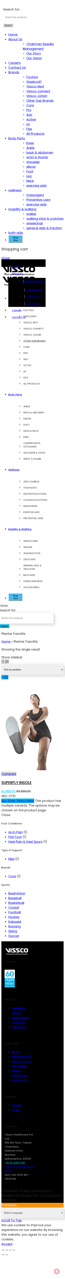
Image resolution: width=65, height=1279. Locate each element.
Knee (30, 143)
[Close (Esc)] (2, 1249)
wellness (14, 190)
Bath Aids (29, 575)
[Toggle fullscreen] (10, 1249)
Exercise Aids (31, 512)
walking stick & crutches (45, 218)
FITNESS (16, 1105)
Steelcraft (34, 82)
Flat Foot (15, 837)
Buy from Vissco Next (17, 801)
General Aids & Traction (32, 567)
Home (13, 34)
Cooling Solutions (35, 500)
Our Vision (34, 58)
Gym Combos (31, 481)
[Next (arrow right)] (6, 1254)
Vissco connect (38, 91)
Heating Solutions (34, 493)
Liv (28, 124)
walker (31, 214)
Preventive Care (33, 518)
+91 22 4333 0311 (15, 1163)
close (5, 258)
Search (8, 25)
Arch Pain (15, 832)
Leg (29, 176)
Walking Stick (32, 553)
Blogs (16, 1052)
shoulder (33, 162)
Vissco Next (35, 86)
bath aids (15, 233)
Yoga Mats (30, 487)
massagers (35, 195)
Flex (29, 129)
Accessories (31, 587)
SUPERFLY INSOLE (16, 782)
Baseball (14, 898)
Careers (14, 63)
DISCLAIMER (19, 1066)
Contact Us (17, 67)
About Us (15, 39)
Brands (13, 72)
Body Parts (16, 138)
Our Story (33, 53)
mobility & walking (22, 209)
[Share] (6, 1249)
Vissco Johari (36, 96)
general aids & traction (44, 228)
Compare (8, 774)
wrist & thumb (37, 157)
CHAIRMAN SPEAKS (34, 281)
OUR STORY (33, 297)
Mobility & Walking (19, 529)
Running (14, 926)
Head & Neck (30, 431)
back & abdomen (39, 152)
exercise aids (36, 185)
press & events (21, 1057)
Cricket (13, 907)
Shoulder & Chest (34, 452)
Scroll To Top (11, 1220)
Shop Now (15, 239)
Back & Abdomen (33, 412)
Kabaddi (14, 921)
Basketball (16, 903)
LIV (25, 371)
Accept (6, 1244)
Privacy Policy (22, 1061)
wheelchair (34, 223)
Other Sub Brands (40, 100)
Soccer (13, 936)
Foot (29, 171)
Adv (29, 115)
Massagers (30, 506)
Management (35, 48)
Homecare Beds (33, 581)
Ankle (30, 148)
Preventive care (38, 199)
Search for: (11, 9)
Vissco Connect (33, 328)
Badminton (16, 893)
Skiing (12, 931)
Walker (27, 547)
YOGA (15, 1110)
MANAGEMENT (34, 290)
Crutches (29, 559)
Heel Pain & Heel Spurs (25, 841)
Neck (30, 181)
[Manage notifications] (57, 1271)
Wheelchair (30, 541)
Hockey (14, 917)
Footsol (32, 77)
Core (30, 105)
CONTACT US (20, 1080)
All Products (35, 133)
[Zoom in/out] (13, 1249)
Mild (11, 859)
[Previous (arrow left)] (2, 1254)
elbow (31, 166)
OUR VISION (33, 303)
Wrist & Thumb (32, 459)
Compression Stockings (31, 444)
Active (31, 119)
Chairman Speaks (40, 44)
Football (14, 912)
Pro (28, 110)
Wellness (14, 470)
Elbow (27, 418)
